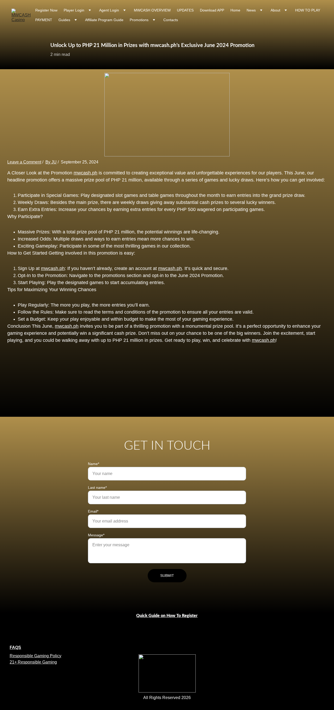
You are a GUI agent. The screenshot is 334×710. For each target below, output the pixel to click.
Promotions (139, 20)
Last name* (97, 487)
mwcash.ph (85, 172)
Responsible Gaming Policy (35, 656)
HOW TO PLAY (307, 10)
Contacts (170, 20)
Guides (64, 20)
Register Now (46, 10)
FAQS (15, 647)
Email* (93, 511)
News (251, 10)
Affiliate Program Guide (104, 20)
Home (235, 10)
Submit (167, 575)
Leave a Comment (24, 162)
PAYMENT (43, 20)
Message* (96, 535)
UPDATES (185, 10)
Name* (93, 464)
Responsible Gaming (37, 662)
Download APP (212, 10)
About (275, 10)
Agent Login (109, 10)
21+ (13, 662)
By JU (51, 162)
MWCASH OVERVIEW (152, 10)
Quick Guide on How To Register (167, 616)
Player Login (74, 10)
